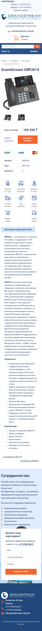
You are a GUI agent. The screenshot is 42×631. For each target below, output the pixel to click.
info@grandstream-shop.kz (22, 31)
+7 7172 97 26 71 (24, 5)
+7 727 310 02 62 (24, 8)
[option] (7, 117)
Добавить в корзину (28, 139)
